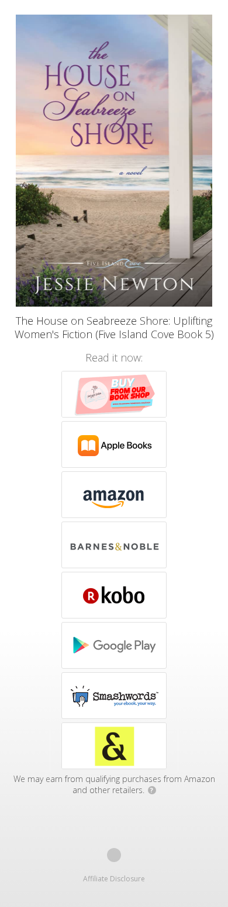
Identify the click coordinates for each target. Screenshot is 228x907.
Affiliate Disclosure (114, 879)
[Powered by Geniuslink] (114, 855)
